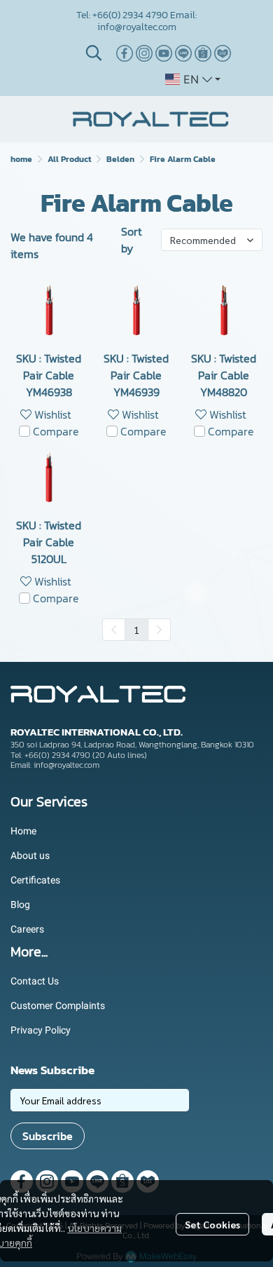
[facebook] (124, 53)
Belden (120, 159)
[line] (183, 53)
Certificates (35, 880)
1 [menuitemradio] (136, 629)
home (21, 159)
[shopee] (203, 53)
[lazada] (222, 53)
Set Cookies (212, 1224)
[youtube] (163, 53)
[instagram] (144, 53)
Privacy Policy (40, 1030)
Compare (56, 431)
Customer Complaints (57, 1005)
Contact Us (34, 981)
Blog (20, 904)
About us (30, 855)
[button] (94, 53)
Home (23, 830)
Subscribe (47, 1135)
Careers (27, 929)
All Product (69, 159)
